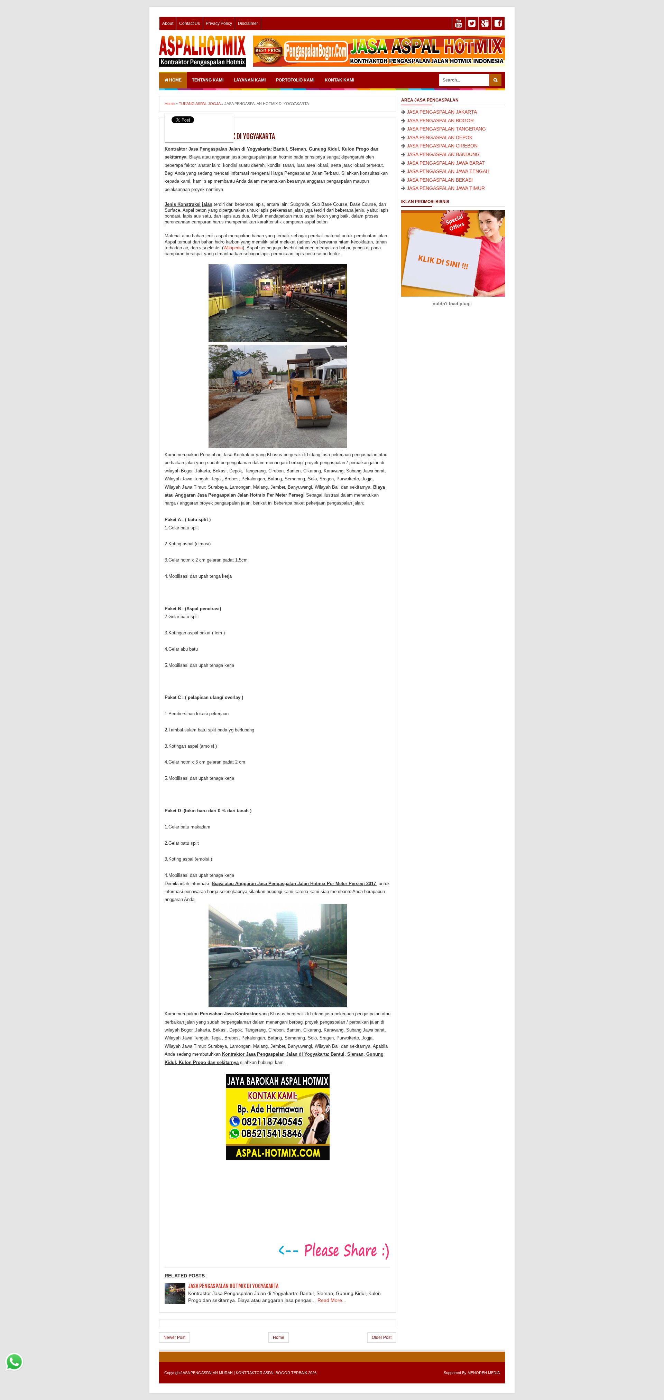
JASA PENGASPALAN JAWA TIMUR (446, 188)
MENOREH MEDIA (484, 1373)
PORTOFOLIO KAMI (295, 80)
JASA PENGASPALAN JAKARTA (442, 112)
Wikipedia (233, 247)
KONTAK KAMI (339, 80)
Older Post (381, 1337)
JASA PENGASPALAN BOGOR (440, 120)
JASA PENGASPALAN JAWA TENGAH (448, 171)
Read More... (331, 1300)
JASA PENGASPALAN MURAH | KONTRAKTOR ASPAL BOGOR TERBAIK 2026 (248, 1373)
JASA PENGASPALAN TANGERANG (446, 129)
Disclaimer (248, 23)
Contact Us (189, 23)
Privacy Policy (219, 23)
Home (175, 80)
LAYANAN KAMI (250, 80)
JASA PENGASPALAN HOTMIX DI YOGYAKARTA (233, 1286)
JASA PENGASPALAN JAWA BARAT (446, 163)
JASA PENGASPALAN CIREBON (442, 145)
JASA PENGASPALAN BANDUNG (443, 154)
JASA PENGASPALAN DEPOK (439, 137)
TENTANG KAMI (207, 80)
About (167, 23)
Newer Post (174, 1337)
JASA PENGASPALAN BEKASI (440, 180)
